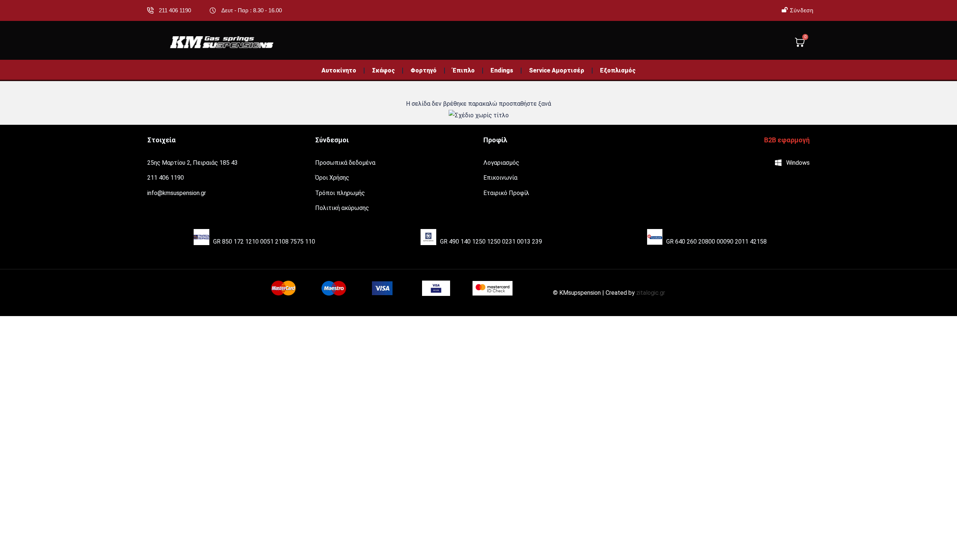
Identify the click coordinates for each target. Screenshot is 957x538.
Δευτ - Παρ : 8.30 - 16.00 (251, 10)
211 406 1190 (175, 10)
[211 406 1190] (150, 10)
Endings (501, 70)
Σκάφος (383, 70)
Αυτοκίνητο (338, 70)
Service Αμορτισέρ (556, 70)
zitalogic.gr (650, 292)
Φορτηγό (423, 70)
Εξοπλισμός (618, 70)
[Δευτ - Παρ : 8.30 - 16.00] (212, 10)
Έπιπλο (463, 70)
